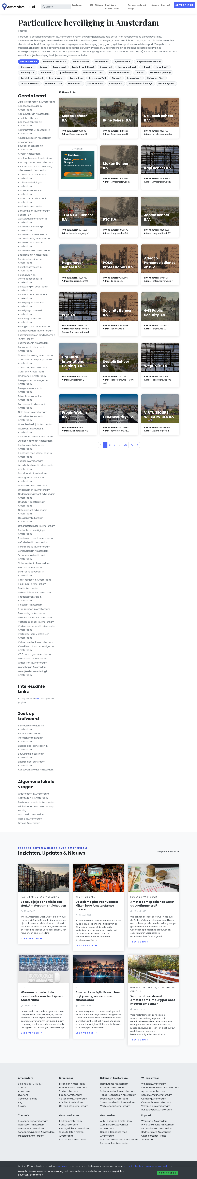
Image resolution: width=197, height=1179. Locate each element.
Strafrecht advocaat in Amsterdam (31, 573)
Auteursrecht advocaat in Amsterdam (32, 200)
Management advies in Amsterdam (31, 479)
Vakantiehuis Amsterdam (155, 1106)
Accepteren (168, 1173)
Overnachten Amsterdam (156, 1102)
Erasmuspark (59, 67)
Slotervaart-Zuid (53, 83)
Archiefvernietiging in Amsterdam (30, 184)
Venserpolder (115, 83)
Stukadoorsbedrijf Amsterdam (117, 1102)
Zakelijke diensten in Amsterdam (36, 101)
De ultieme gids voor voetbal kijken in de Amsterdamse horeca (97, 905)
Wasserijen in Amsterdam (32, 662)
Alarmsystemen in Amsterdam (35, 162)
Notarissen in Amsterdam (32, 485)
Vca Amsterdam (68, 1124)
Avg (20, 1102)
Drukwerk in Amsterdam (32, 376)
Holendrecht (162, 67)
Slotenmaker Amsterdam (114, 1143)
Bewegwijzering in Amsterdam (35, 326)
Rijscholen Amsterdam (72, 1083)
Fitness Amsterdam (29, 823)
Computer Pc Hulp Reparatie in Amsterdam (35, 361)
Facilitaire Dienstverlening (40, 896)
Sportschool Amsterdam (73, 1139)
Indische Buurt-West (119, 72)
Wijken (99, 5)
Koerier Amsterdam (29, 733)
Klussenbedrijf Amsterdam (33, 1121)
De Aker (43, 67)
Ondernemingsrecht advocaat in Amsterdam (36, 495)
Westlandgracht (166, 83)
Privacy (22, 1106)
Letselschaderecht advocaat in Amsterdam (35, 467)
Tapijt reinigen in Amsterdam (34, 579)
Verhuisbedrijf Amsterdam (115, 1106)
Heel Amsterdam (28, 61)
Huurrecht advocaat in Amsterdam (31, 430)
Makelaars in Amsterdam (32, 473)
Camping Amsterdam (153, 1098)
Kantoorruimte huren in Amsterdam (31, 447)
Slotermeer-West (155, 78)
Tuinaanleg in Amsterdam (32, 613)
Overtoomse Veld (97, 78)
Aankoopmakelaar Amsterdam (36, 769)
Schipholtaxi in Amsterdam (33, 551)
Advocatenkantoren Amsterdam (119, 1139)
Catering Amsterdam (112, 1087)
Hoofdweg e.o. (27, 72)
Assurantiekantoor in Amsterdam (30, 192)
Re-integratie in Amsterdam (34, 546)
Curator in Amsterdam (31, 371)
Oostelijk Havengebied (31, 78)
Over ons (23, 1095)
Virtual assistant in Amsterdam (35, 642)
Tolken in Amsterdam (30, 604)
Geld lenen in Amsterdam (32, 412)
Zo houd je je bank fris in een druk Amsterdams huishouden (43, 904)
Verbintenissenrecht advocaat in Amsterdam (36, 627)
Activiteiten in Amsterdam (33, 798)
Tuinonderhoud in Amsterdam (35, 617)
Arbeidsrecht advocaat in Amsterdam (32, 176)
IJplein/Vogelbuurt (68, 72)
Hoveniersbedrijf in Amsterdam (35, 424)
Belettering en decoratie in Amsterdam (33, 288)
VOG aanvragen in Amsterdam (35, 654)
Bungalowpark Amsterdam (156, 1109)
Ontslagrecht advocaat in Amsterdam (32, 511)
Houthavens (46, 72)
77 (131, 445)
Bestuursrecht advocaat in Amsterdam (33, 296)
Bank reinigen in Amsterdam (34, 210)
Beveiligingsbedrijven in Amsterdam (31, 304)
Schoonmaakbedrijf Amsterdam (36, 1132)
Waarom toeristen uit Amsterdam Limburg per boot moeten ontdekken (152, 1000)
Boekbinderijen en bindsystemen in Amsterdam (36, 336)
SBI (91, 5)
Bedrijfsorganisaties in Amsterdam (30, 244)
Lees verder (30, 938)
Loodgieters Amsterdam (114, 1098)
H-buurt (146, 67)
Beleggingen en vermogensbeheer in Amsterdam (30, 278)
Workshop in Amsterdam (32, 667)
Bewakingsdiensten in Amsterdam (30, 320)
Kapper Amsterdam (70, 1095)
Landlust (140, 72)
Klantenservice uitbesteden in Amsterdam (35, 454)
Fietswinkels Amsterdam (73, 1087)
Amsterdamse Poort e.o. (55, 61)
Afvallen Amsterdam (71, 1102)
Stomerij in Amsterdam (31, 567)
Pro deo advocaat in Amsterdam (36, 538)
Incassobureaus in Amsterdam (35, 436)
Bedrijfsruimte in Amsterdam (34, 250)
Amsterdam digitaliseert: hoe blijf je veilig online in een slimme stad (98, 996)
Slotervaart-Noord (29, 83)
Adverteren (184, 5)
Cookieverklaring (27, 1098)
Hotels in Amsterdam (30, 818)
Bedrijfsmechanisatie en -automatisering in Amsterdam (35, 236)
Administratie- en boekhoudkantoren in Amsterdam (30, 122)
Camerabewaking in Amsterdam (36, 355)
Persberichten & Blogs (137, 7)
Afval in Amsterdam (29, 153)
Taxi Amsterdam (68, 1091)
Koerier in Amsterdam (30, 461)
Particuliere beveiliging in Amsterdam (32, 532)
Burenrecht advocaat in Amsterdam (31, 349)
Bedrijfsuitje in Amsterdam (33, 254)
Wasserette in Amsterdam (33, 658)
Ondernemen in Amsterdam (34, 490)
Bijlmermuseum (123, 61)
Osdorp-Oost (76, 78)
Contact (165, 5)
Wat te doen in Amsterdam (33, 793)
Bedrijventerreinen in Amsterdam (30, 261)
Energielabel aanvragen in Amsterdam (33, 382)
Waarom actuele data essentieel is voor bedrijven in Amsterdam (42, 996)
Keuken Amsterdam (70, 1121)
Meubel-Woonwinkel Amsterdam (160, 1087)
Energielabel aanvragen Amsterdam (31, 763)
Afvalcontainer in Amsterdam (35, 158)
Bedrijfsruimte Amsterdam (156, 1132)
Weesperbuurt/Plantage (140, 83)
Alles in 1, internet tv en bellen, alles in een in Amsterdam (35, 168)
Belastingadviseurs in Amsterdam (30, 268)
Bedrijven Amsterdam (112, 7)
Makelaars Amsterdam (31, 1135)
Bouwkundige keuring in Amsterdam (31, 755)
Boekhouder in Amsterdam (33, 343)
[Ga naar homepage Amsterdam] (19, 6)
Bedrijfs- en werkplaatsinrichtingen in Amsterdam (32, 218)
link (37, 698)
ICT (23, 987)
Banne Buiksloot (81, 61)
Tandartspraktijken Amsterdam (118, 1095)
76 (125, 445)
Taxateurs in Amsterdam (32, 584)
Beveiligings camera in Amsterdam (30, 312)
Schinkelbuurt (134, 78)
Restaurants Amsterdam (114, 1083)
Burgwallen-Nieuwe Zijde (149, 61)
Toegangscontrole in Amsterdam (30, 598)
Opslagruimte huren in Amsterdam (30, 519)
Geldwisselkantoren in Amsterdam (30, 418)
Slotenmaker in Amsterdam (33, 563)
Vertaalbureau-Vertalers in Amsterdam (33, 635)
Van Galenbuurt (95, 83)
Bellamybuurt (102, 61)
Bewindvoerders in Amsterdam (35, 330)
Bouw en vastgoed (143, 896)
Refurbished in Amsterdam (33, 542)
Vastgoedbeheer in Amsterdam (36, 622)
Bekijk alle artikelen (166, 851)
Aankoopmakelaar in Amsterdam (30, 107)
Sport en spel (85, 896)
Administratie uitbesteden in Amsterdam (34, 131)
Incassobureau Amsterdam (156, 1128)
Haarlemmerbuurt (127, 67)
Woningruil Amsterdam (154, 1121)
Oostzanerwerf (56, 78)
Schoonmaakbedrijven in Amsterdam (32, 557)
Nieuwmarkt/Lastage (160, 72)
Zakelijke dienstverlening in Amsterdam (33, 673)
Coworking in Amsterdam (32, 367)
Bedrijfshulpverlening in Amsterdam (31, 228)
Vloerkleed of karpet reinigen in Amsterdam (36, 648)
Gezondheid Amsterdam (73, 1098)
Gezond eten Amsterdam (73, 1106)
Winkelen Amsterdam (153, 1083)
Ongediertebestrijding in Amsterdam (31, 503)
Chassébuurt (26, 67)
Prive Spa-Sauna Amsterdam (157, 1124)
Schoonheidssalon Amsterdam (117, 1091)
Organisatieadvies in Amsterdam (36, 526)
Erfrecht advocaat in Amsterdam (30, 398)
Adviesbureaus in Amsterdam (34, 138)
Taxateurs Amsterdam (31, 1128)
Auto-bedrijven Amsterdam (116, 1121)
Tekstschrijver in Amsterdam (34, 592)
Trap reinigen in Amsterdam (34, 609)
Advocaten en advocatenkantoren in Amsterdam (30, 145)
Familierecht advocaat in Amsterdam (32, 406)
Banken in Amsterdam (30, 206)
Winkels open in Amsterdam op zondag (36, 808)
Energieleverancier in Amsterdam (30, 390)
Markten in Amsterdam (31, 814)
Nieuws (155, 5)
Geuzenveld (106, 67)
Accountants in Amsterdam (33, 114)
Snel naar (77, 5)
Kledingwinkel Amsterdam (74, 1128)
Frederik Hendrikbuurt (83, 67)
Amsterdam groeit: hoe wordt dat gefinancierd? (152, 904)
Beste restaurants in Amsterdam (36, 802)
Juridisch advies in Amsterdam (35, 440)
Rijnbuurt (116, 78)
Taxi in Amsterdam (28, 588)
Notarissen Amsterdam (31, 1124)
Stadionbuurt (74, 83)
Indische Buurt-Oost (93, 72)
